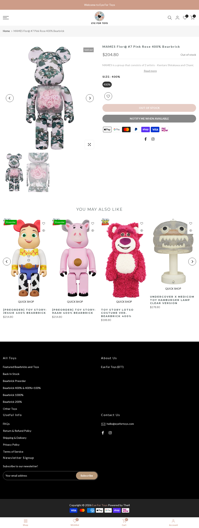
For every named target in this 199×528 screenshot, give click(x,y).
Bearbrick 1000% (13, 395)
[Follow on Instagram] (153, 139)
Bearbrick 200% (12, 401)
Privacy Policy (11, 444)
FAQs (6, 423)
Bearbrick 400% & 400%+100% (22, 388)
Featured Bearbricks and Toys (21, 366)
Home (6, 31)
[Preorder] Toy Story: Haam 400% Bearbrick (73, 311)
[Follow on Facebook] (145, 139)
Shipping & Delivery (14, 437)
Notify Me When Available (149, 118)
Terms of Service (13, 451)
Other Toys (10, 408)
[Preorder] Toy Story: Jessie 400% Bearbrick (24, 311)
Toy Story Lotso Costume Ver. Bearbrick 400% (117, 313)
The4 (126, 505)
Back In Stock (11, 374)
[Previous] (10, 98)
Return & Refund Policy (17, 430)
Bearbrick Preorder (14, 381)
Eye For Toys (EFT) (112, 366)
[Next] (90, 98)
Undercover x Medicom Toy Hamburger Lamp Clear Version (172, 300)
